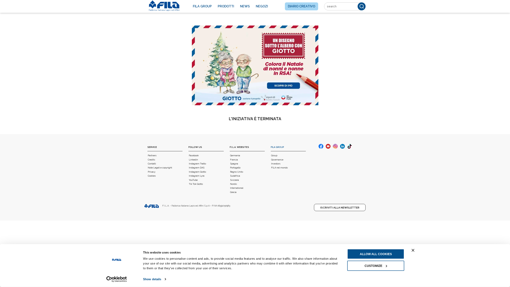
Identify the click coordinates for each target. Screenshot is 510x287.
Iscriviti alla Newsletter (339, 207)
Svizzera (234, 180)
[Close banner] (413, 250)
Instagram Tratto (197, 163)
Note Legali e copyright (160, 167)
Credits (151, 159)
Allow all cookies (376, 254)
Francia (234, 159)
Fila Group (202, 6)
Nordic (233, 184)
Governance (277, 159)
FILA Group (277, 147)
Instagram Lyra (196, 176)
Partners (152, 155)
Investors (275, 163)
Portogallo (235, 167)
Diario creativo (301, 6)
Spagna (234, 163)
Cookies (152, 176)
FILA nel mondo (279, 167)
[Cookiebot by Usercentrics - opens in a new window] (116, 279)
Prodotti (226, 6)
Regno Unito (236, 172)
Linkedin (193, 159)
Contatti (152, 163)
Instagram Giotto (197, 172)
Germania (235, 155)
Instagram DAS (196, 167)
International (236, 188)
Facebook (194, 155)
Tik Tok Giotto (196, 184)
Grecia (233, 192)
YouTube (193, 180)
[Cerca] (362, 6)
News (245, 6)
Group (274, 155)
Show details (152, 279)
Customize (373, 265)
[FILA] (164, 5)
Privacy (151, 172)
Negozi (262, 6)
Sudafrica (235, 176)
